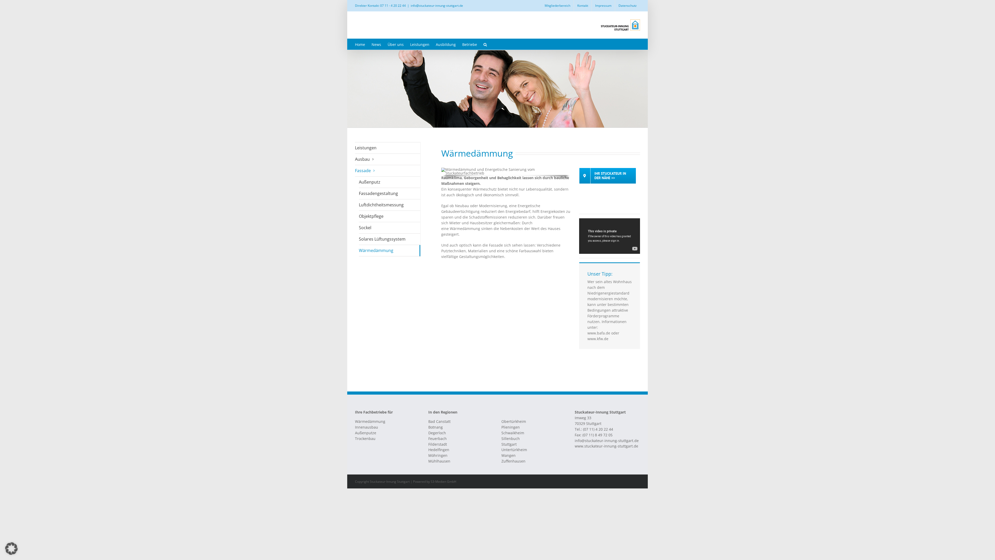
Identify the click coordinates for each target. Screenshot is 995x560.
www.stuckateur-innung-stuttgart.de (606, 446)
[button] (485, 44)
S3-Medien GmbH (443, 481)
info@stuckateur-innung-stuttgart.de (437, 5)
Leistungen (365, 148)
